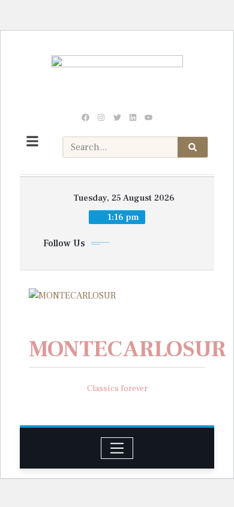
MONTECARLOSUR (127, 349)
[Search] (193, 147)
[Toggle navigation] (117, 448)
